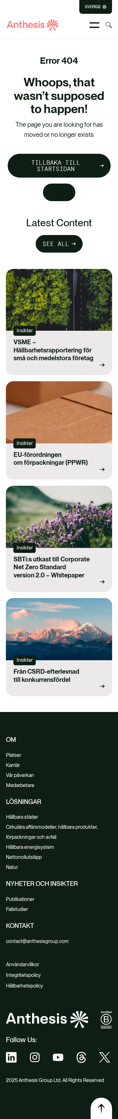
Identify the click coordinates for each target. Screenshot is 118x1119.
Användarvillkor (22, 964)
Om (11, 739)
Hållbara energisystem (30, 847)
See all (55, 243)
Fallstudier (17, 909)
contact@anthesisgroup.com (37, 941)
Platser (13, 755)
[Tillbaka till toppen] (101, 1108)
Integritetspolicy (23, 975)
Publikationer (20, 899)
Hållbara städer (22, 817)
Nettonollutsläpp (24, 857)
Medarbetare (20, 785)
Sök (55, 192)
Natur (12, 867)
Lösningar (23, 802)
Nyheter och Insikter (42, 883)
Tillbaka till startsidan (55, 165)
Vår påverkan (20, 775)
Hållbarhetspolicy (24, 986)
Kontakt (20, 925)
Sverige (93, 7)
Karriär (13, 765)
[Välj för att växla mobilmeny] (94, 25)
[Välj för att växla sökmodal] (109, 25)
